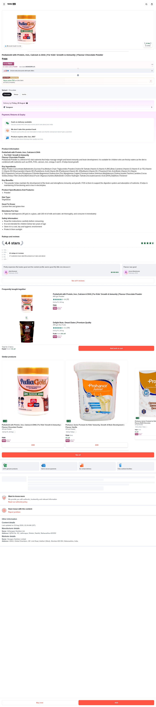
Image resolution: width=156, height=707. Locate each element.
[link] (11, 4)
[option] (7, 94)
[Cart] (151, 4)
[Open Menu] (4, 4)
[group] (78, 29)
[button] (147, 44)
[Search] (146, 4)
